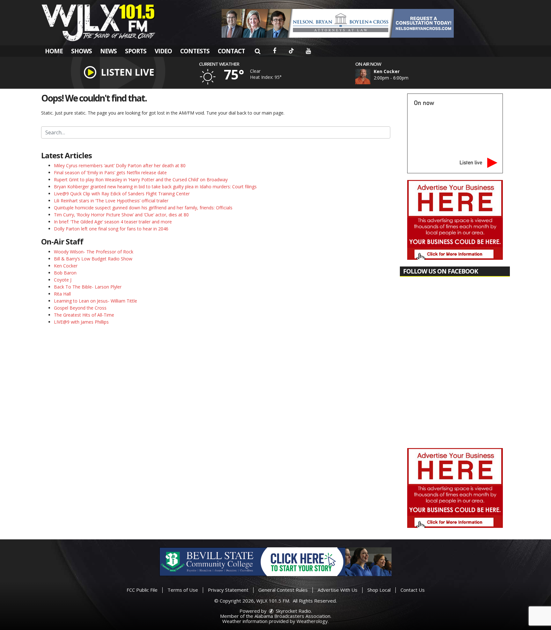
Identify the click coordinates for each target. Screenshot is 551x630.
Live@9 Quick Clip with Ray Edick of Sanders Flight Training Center (122, 194)
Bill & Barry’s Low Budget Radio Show (93, 259)
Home (54, 51)
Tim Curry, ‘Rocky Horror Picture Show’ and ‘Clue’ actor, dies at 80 (121, 215)
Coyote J (62, 280)
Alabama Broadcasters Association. (292, 616)
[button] (257, 51)
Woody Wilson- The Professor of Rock (93, 252)
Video (163, 51)
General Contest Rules (283, 590)
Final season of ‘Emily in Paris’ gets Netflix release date (110, 172)
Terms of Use (182, 590)
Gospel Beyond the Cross (80, 308)
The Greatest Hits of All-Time (84, 315)
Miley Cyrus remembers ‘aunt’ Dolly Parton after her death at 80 (120, 165)
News (108, 51)
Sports (135, 51)
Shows (81, 51)
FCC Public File (142, 590)
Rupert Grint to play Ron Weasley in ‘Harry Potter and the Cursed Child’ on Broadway (141, 179)
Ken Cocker (65, 266)
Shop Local (379, 590)
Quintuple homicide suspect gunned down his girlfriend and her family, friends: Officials (143, 208)
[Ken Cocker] (370, 76)
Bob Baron (65, 273)
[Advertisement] (338, 23)
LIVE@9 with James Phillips (81, 322)
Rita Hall (62, 294)
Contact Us (412, 590)
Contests (194, 51)
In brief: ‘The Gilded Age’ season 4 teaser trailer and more (113, 222)
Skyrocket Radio (293, 611)
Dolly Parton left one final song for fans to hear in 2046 (111, 229)
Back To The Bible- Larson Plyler (87, 287)
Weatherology (312, 621)
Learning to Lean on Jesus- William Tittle (95, 301)
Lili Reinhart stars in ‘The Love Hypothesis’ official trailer (111, 201)
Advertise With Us (337, 590)
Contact (231, 51)
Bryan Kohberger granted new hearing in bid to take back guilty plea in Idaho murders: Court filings (155, 187)
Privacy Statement (228, 590)
